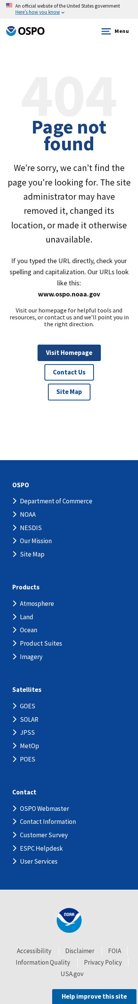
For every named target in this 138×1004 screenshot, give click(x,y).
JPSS (27, 732)
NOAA (28, 514)
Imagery (31, 657)
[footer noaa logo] (69, 920)
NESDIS (31, 528)
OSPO (20, 485)
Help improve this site (94, 996)
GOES (27, 706)
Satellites (26, 689)
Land (26, 617)
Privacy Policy (103, 962)
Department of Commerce (56, 501)
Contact (24, 792)
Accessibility (34, 951)
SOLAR (29, 719)
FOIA (114, 951)
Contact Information (48, 821)
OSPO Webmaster (44, 808)
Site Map (69, 391)
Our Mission (36, 541)
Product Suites (41, 643)
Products (25, 587)
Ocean (28, 630)
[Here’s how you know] (69, 9)
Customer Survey (44, 835)
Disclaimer (79, 951)
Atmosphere (37, 603)
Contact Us (69, 372)
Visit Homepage (69, 352)
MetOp (29, 746)
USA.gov (72, 974)
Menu (122, 31)
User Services (39, 861)
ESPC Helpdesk (41, 848)
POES (27, 759)
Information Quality (43, 962)
